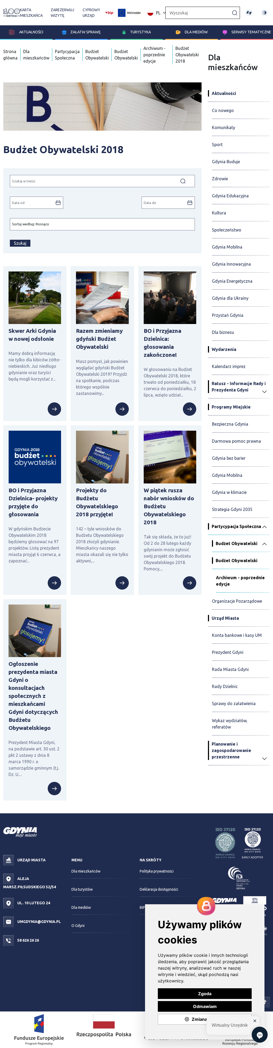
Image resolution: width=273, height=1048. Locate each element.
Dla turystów (82, 889)
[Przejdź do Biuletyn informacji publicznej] (109, 12)
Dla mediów (196, 32)
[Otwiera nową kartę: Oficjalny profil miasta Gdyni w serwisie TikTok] (264, 1002)
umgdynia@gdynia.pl (39, 921)
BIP (142, 907)
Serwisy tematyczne (251, 32)
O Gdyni (78, 925)
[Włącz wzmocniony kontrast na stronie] (264, 13)
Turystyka (140, 32)
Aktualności (30, 32)
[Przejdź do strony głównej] (11, 13)
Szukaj (20, 243)
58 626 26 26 (28, 940)
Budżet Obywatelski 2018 (187, 54)
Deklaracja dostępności (159, 889)
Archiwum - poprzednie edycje (154, 54)
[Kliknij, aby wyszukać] (234, 12)
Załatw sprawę (85, 32)
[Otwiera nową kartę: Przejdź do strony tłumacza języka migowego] (248, 13)
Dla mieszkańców (86, 871)
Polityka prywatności (157, 871)
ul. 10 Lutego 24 (33, 903)
